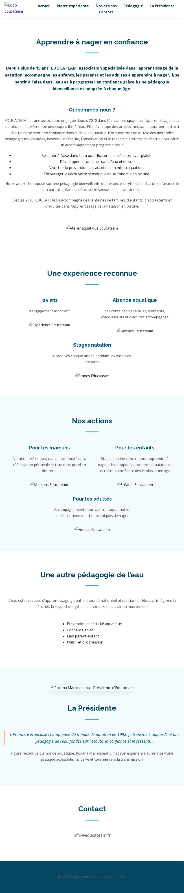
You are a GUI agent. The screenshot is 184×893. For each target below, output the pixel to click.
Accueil (44, 5)
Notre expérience (73, 5)
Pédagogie (133, 5)
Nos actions (106, 5)
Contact (106, 11)
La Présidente (162, 5)
